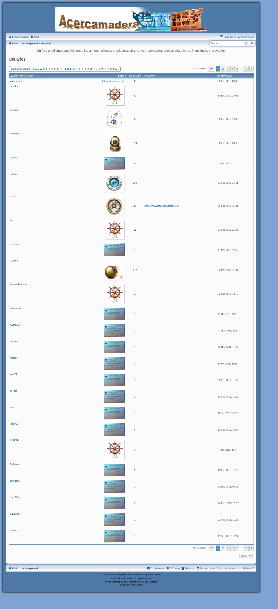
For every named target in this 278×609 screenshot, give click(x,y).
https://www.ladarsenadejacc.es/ (161, 206)
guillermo (14, 174)
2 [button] (223, 69)
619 (135, 143)
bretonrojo (15, 308)
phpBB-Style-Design (147, 582)
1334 (134, 206)
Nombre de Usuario (21, 76)
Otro (115, 69)
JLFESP (14, 440)
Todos (36, 69)
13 (135, 229)
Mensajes (135, 76)
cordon (13, 390)
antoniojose (16, 133)
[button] (211, 68)
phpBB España (144, 578)
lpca (12, 220)
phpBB (122, 574)
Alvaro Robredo (18, 284)
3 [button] (227, 69)
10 (135, 450)
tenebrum (15, 530)
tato (12, 407)
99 (135, 95)
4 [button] (232, 69)
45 (135, 81)
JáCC (13, 196)
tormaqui (14, 244)
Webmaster (16, 81)
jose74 (13, 374)
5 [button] (237, 69)
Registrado (224, 76)
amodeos (15, 480)
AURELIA (15, 324)
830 (135, 182)
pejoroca (14, 341)
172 (135, 270)
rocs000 (14, 497)
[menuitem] (34, 37)
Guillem (14, 260)
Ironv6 (13, 157)
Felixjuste (15, 464)
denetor (14, 86)
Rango (122, 76)
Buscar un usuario (20, 69)
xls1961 (14, 424)
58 (135, 294)
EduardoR (15, 513)
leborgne (14, 110)
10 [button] (245, 69)
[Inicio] (131, 19)
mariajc (14, 357)
